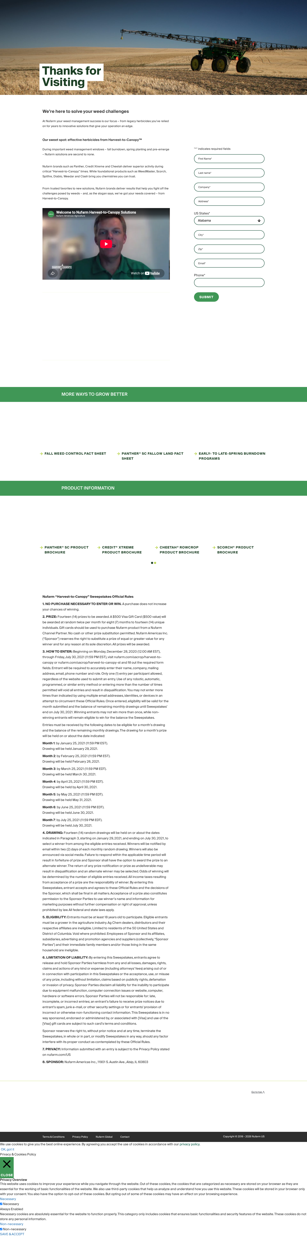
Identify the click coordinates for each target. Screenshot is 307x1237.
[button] (152, 563)
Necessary (11, 1204)
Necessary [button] (8, 1199)
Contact (125, 1137)
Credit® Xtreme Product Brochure (122, 550)
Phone (199, 275)
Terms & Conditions (53, 1137)
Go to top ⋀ (258, 1092)
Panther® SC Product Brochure (67, 550)
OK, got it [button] (7, 1149)
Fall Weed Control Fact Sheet (75, 453)
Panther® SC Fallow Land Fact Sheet (152, 456)
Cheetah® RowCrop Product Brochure (179, 550)
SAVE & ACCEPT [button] (12, 1234)
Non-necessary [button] (11, 1224)
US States (202, 213)
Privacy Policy (80, 1137)
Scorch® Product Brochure (235, 550)
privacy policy (190, 1144)
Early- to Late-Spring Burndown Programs (232, 456)
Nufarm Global (104, 1137)
